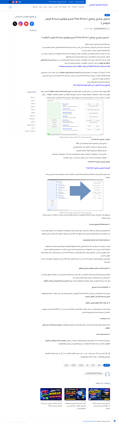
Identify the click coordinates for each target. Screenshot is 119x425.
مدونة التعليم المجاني (98, 5)
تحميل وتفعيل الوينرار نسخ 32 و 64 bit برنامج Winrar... (51, 405)
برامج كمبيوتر (30, 125)
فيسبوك (35, 7)
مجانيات (81, 365)
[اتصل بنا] (10, 421)
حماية (41, 7)
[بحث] (10, 7)
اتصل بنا (71, 2)
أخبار (69, 7)
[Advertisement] (23, 61)
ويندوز (50, 7)
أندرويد (32, 106)
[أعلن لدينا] (13, 421)
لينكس (56, 7)
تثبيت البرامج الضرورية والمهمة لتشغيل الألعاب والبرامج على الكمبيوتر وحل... (75, 406)
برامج (45, 7)
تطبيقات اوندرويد (29, 131)
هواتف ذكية (62, 7)
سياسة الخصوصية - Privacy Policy (58, 2)
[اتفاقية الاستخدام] (20, 421)
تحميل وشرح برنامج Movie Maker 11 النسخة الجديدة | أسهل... (101, 406)
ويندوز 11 (74, 7)
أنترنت (32, 128)
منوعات (73, 365)
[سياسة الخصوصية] (24, 421)
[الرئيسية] (27, 421)
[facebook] (20, 2)
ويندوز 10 (81, 7)
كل (87, 365)
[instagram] (13, 2)
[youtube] (16, 2)
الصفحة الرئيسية (79, 2)
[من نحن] (17, 421)
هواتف (32, 112)
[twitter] (10, 2)
